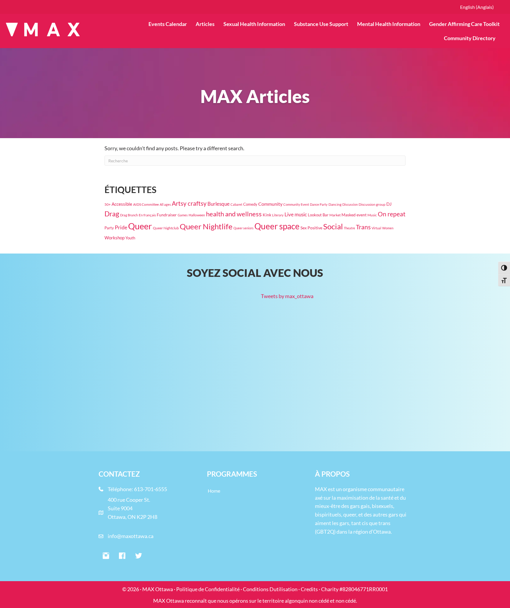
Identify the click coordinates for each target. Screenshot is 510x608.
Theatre (349, 228)
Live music (296, 214)
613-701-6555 (150, 489)
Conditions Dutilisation (270, 589)
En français (147, 215)
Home (214, 490)
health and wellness (234, 214)
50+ (107, 204)
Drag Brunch (129, 215)
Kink (267, 214)
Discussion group (372, 204)
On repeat (392, 214)
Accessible (122, 204)
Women (387, 228)
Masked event (354, 214)
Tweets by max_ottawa (287, 296)
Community (270, 204)
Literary (278, 215)
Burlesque (218, 204)
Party (109, 227)
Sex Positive (311, 227)
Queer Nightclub (166, 228)
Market (335, 215)
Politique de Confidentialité (208, 589)
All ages (165, 204)
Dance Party (319, 204)
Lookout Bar (318, 215)
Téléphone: (121, 489)
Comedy (250, 204)
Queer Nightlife (206, 226)
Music (372, 215)
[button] (106, 556)
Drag (111, 214)
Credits (309, 589)
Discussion (350, 204)
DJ (389, 204)
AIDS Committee (146, 204)
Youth (130, 238)
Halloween (197, 215)
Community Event (296, 204)
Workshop (114, 237)
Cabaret (236, 204)
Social (333, 226)
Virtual (376, 228)
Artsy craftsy (189, 203)
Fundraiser (167, 214)
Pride (121, 227)
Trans (363, 227)
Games (183, 215)
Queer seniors (243, 228)
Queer (140, 226)
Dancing (334, 204)
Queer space (277, 226)
